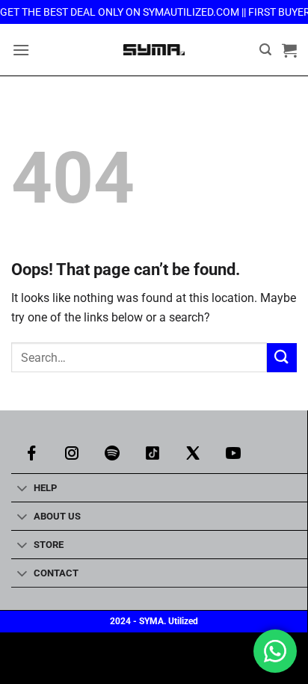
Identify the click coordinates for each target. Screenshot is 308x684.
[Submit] (282, 357)
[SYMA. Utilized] (154, 49)
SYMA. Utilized (168, 621)
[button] (21, 50)
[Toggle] (22, 489)
